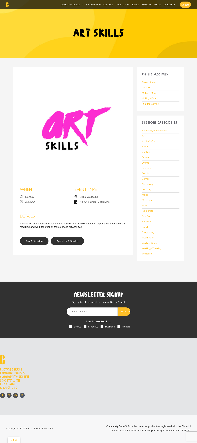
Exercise (146, 168)
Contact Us (169, 4)
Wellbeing (147, 253)
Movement (147, 200)
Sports (145, 227)
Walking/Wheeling (151, 248)
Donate (185, 4)
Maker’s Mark (149, 92)
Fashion (146, 173)
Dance (145, 157)
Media (145, 194)
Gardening (147, 184)
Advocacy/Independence (155, 130)
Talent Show (149, 82)
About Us (121, 4)
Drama (145, 162)
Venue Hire (92, 4)
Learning (146, 189)
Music (145, 205)
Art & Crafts (148, 141)
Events (135, 4)
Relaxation (147, 210)
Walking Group (149, 243)
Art (143, 135)
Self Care (147, 216)
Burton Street (21, 4)
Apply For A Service (67, 241)
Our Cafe (108, 4)
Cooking (146, 151)
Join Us (157, 4)
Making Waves (150, 98)
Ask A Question (34, 241)
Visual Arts (148, 237)
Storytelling (148, 232)
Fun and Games (150, 103)
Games (146, 178)
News (145, 4)
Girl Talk (146, 87)
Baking (145, 146)
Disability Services (70, 4)
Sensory (146, 221)
